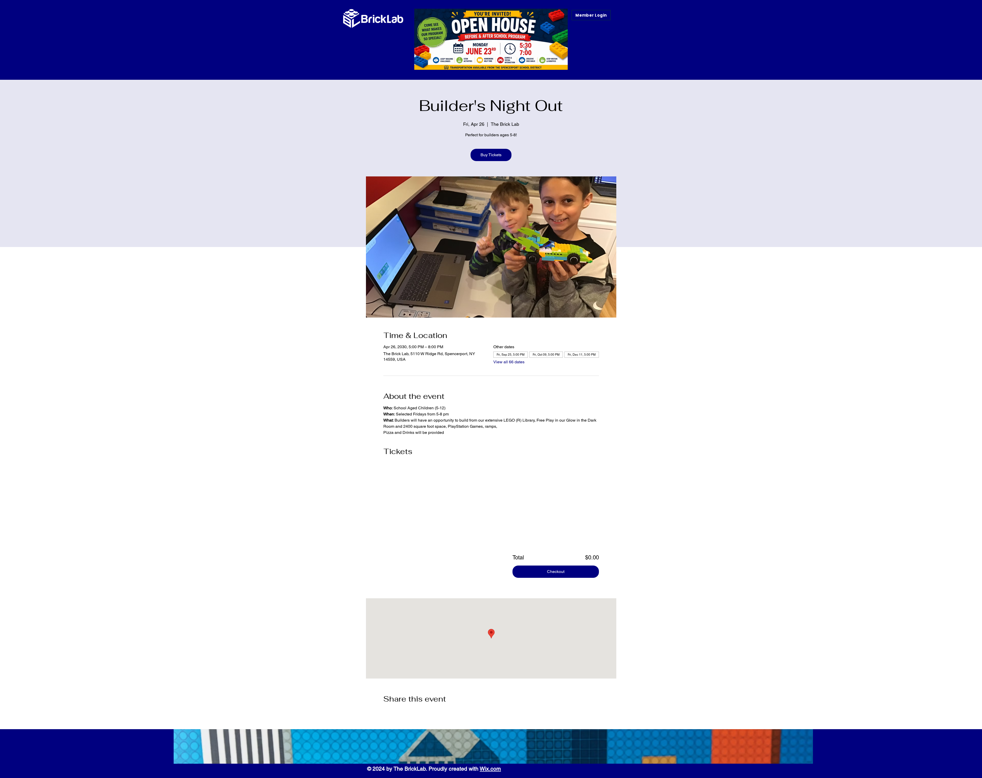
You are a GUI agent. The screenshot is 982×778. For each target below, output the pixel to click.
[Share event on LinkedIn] (410, 713)
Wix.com (490, 768)
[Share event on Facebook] (385, 713)
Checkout (555, 571)
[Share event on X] (398, 713)
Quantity (580, 495)
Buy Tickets (491, 154)
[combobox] (586, 504)
